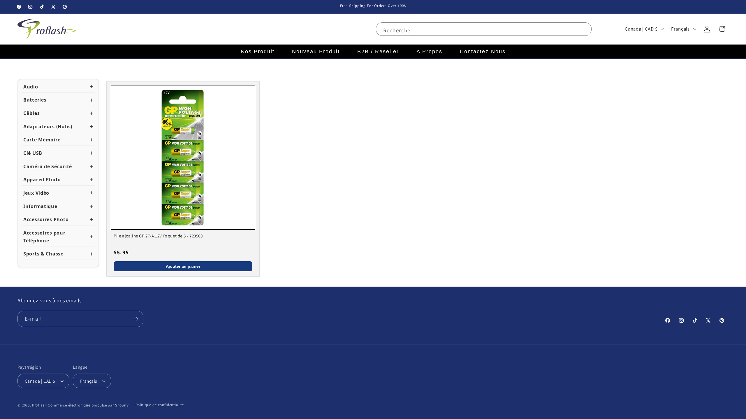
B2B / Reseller (378, 51)
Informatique (40, 206)
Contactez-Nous (483, 51)
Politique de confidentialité (160, 404)
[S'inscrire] (135, 319)
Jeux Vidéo (36, 193)
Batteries (34, 100)
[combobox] (483, 29)
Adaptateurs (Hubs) (47, 126)
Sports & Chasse (43, 254)
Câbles (31, 113)
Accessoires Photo (45, 219)
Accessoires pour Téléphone (44, 237)
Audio (30, 87)
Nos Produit (258, 51)
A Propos (429, 51)
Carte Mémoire (41, 139)
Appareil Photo (42, 179)
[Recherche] (583, 30)
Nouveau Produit (316, 51)
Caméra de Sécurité (47, 166)
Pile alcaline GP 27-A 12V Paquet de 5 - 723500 (158, 236)
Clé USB (32, 153)
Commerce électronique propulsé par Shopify (88, 405)
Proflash (39, 405)
